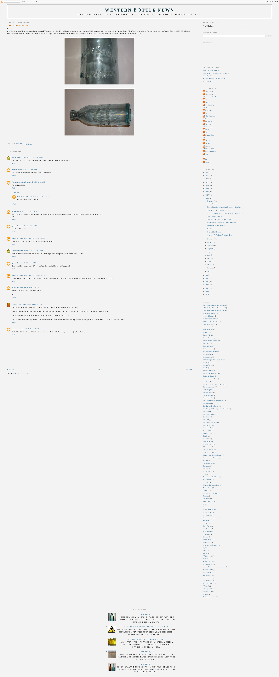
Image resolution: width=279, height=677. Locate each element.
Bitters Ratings (208, 338)
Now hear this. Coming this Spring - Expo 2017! (222, 222)
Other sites (206, 499)
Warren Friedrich (18, 157)
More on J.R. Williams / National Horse (219, 235)
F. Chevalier (207, 439)
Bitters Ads (206, 335)
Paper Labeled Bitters (210, 501)
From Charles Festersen (214, 216)
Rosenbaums (207, 515)
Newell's (205, 490)
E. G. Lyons (207, 430)
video (205, 550)
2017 (207, 195)
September (210, 245)
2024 (207, 172)
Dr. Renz (206, 420)
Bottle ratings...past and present (213, 360)
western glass (207, 572)
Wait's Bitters (207, 556)
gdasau (14, 211)
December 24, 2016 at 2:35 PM (33, 251)
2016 (207, 198)
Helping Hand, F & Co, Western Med (219, 219)
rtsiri (205, 159)
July (208, 252)
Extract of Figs (208, 433)
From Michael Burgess (214, 232)
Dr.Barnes (207, 108)
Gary (205, 113)
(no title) (146, 614)
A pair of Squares (208, 316)
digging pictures (208, 395)
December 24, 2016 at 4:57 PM (27, 263)
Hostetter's (206, 466)
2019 (207, 188)
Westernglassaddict (18, 182)
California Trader (23, 196)
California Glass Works (210, 379)
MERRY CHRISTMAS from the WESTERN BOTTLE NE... (227, 213)
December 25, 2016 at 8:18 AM (35, 275)
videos (205, 553)
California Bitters (208, 376)
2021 (207, 182)
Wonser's (206, 594)
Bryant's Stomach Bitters (211, 373)
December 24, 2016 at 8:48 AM (35, 182)
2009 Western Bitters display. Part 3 (214, 310)
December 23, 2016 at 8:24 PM (27, 170)
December (210, 201)
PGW (205, 504)
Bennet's (205, 332)
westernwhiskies (208, 81)
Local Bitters (207, 471)
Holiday (205, 460)
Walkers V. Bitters (209, 561)
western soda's (207, 580)
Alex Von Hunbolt (208, 324)
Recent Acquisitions (209, 509)
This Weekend (211, 229)
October (210, 242)
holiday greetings (208, 463)
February (210, 268)
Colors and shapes (209, 387)
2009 (207, 294)
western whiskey (208, 583)
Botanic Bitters (208, 346)
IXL (205, 119)
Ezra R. (205, 436)
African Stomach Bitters (210, 321)
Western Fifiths (208, 570)
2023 (207, 176)
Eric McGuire (208, 110)
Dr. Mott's (206, 417)
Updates (205, 548)
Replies (16, 192)
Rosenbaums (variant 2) (210, 518)
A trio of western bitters (210, 319)
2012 (207, 285)
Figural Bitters (207, 444)
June (209, 255)
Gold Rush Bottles (209, 450)
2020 (207, 185)
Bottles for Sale (208, 365)
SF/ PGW (206, 520)
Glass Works (207, 447)
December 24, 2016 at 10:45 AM (27, 226)
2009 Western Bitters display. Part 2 (214, 308)
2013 (207, 282)
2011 (207, 288)
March (209, 265)
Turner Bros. (207, 540)
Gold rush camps (208, 452)
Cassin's (205, 381)
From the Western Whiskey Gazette (218, 210)
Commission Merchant (211, 97)
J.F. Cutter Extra (209, 121)
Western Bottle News (139, 10)
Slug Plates (206, 534)
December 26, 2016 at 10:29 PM (29, 329)
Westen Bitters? (208, 564)
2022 (207, 179)
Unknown (15, 329)
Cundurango (207, 390)
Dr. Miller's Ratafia (209, 414)
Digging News (207, 392)
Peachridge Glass (208, 76)
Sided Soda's (207, 529)
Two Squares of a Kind (210, 545)
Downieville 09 (208, 398)
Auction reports (208, 330)
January (210, 271)
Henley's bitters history (210, 458)
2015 (207, 275)
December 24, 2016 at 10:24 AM (27, 211)
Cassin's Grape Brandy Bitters (212, 384)
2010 (207, 291)
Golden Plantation (209, 116)
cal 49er (206, 154)
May (209, 258)
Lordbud (206, 130)
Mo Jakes (206, 482)
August (209, 249)
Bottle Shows (207, 362)
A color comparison (209, 313)
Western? (206, 586)
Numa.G (15, 169)
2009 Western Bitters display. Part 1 (214, 305)
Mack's (205, 474)
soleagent (206, 162)
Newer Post (10, 369)
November (210, 239)
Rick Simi (207, 138)
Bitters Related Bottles (210, 341)
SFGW (205, 523)
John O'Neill (208, 124)
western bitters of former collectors (214, 567)
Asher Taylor (207, 327)
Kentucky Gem (17, 304)
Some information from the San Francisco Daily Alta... (224, 207)
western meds (207, 578)
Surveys (205, 537)
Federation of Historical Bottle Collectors (216, 73)
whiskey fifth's (207, 589)
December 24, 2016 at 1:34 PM (35, 238)
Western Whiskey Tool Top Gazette (214, 78)
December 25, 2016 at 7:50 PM (29, 287)
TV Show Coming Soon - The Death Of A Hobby (146, 627)
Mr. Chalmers (207, 488)
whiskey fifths (207, 591)
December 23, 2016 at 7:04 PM (33, 157)
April (209, 261)
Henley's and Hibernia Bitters (212, 455)
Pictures (205, 507)
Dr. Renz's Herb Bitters (210, 422)
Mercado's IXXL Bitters (210, 477)
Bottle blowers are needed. (211, 351)
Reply (14, 163)
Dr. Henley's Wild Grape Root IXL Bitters (216, 409)
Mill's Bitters (207, 480)
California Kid (208, 91)
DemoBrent (207, 102)
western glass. (207, 575)
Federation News (208, 441)
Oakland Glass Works (210, 493)
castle (205, 157)
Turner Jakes (207, 542)
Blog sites (206, 343)
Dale (205, 100)
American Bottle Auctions (211, 70)
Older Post (188, 369)
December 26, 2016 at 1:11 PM (32, 304)
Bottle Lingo (207, 354)
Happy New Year (212, 204)
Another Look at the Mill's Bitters (146, 639)
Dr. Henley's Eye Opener (211, 406)
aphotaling (15, 287)
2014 (207, 278)
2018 (207, 192)
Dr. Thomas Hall (208, 425)
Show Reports (207, 526)
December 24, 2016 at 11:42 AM (40, 196)
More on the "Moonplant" (211, 485)
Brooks (205, 368)
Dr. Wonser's (207, 428)
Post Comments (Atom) (22, 374)
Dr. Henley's (207, 403)
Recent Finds (207, 512)
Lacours (205, 469)
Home (99, 369)
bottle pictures (207, 357)
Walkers (205, 559)
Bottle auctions (208, 349)
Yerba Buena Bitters (209, 597)
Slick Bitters (207, 531)
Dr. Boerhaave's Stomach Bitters (213, 400)
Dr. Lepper (206, 411)
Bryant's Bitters (208, 371)
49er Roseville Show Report (216, 226)
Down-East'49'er (209, 105)
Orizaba (205, 496)
